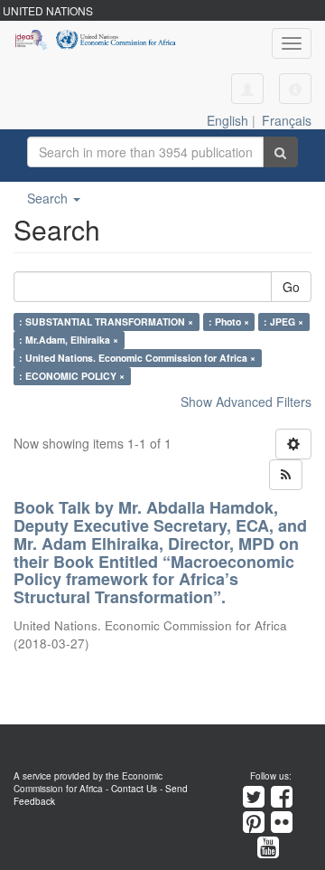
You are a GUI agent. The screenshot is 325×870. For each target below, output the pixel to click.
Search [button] (49, 198)
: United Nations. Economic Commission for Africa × (137, 357)
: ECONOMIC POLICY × (72, 376)
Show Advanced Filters (246, 401)
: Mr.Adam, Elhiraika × (68, 339)
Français (286, 120)
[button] (295, 88)
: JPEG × (283, 321)
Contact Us (134, 788)
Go (291, 287)
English (227, 120)
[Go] (280, 152)
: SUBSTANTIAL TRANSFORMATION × (106, 321)
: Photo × (229, 321)
